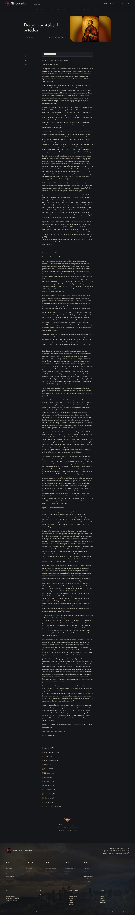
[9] (77, 561)
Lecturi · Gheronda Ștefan (51, 871)
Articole (64, 9)
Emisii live (47, 866)
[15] (85, 652)
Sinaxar (27, 873)
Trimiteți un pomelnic (67, 830)
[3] (54, 174)
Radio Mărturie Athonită (50, 868)
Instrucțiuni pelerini (68, 866)
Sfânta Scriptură (54, 9)
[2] (43, 752)
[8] (63, 478)
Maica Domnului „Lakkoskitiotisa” (77, 894)
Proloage (28, 871)
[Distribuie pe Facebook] (49, 37)
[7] (55, 317)
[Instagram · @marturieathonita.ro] (108, 911)
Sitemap (102, 896)
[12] (63, 611)
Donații (85, 873)
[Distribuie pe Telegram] (62, 37)
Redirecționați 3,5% (88, 876)
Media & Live (87, 9)
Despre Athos (67, 871)
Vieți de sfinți (9, 868)
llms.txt (101, 898)
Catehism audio (48, 873)
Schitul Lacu (67, 873)
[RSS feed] (127, 911)
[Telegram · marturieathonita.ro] (119, 911)
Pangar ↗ (86, 878)
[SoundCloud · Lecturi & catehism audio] (123, 911)
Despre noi (86, 868)
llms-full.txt (102, 900)
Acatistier (71, 902)
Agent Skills (103, 902)
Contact (85, 871)
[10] (47, 571)
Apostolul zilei (29, 868)
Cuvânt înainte (87, 866)
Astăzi (36, 9)
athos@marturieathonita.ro (44, 894)
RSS (101, 894)
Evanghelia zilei (29, 866)
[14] (56, 635)
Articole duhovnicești (31, 20)
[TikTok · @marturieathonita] (116, 911)
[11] (48, 598)
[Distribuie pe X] (52, 37)
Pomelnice (71, 904)
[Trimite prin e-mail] (59, 37)
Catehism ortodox (10, 871)
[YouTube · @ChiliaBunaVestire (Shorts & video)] (112, 911)
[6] (48, 227)
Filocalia (71, 900)
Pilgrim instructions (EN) (70, 868)
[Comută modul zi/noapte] (128, 3)
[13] (63, 618)
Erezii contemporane (11, 873)
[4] (67, 179)
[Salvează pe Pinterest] (56, 37)
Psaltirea (43, 9)
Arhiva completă (10, 876)
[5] (53, 205)
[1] (57, 79)
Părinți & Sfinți (75, 9)
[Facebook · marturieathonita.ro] (104, 911)
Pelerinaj (97, 9)
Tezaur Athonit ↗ (87, 881)
